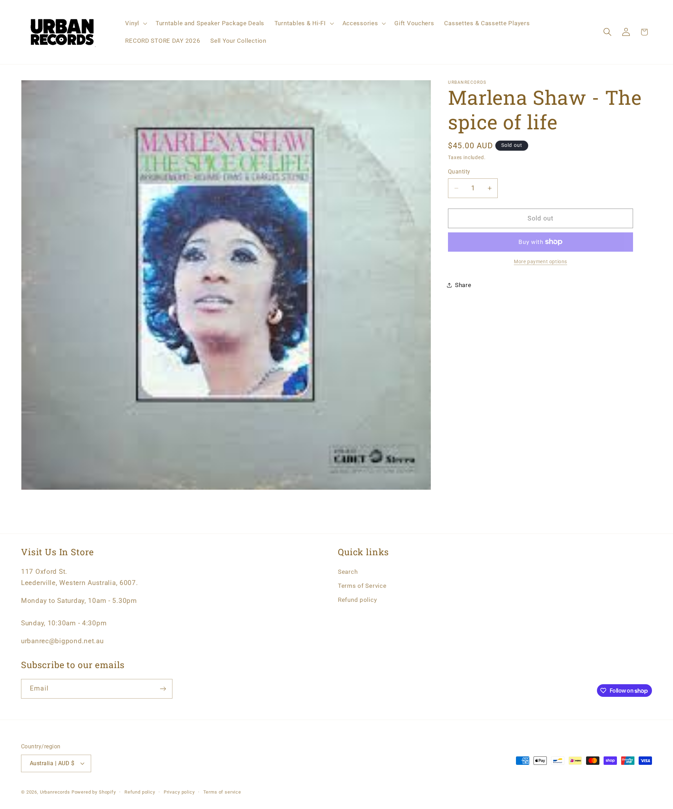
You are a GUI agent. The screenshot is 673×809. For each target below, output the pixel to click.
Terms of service (222, 792)
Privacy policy (179, 792)
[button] (135, 23)
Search (348, 571)
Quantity (459, 172)
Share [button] (463, 284)
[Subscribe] (163, 689)
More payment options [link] (540, 262)
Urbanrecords (55, 792)
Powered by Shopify (94, 792)
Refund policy (357, 599)
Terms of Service (362, 585)
